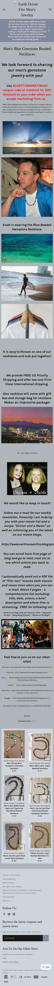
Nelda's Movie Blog (10, 962)
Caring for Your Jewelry (12, 887)
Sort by (27, 716)
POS (31, 970)
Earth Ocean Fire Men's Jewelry (19, 970)
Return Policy (8, 883)
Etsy (4, 958)
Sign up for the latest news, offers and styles (22, 932)
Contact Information (11, 875)
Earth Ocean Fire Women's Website (18, 954)
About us (6, 901)
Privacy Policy (8, 897)
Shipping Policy (9, 879)
